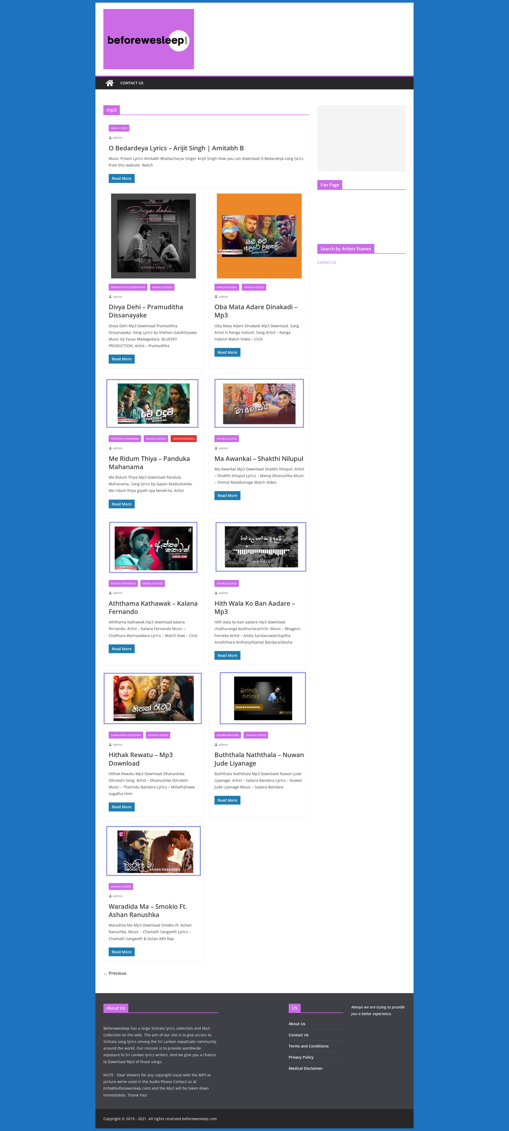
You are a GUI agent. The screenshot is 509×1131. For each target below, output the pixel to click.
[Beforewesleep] (109, 83)
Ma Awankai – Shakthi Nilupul (258, 458)
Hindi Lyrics (119, 128)
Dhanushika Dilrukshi (126, 735)
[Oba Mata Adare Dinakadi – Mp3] (259, 236)
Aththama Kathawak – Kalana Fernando (153, 607)
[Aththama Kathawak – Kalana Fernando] (153, 547)
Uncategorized (184, 438)
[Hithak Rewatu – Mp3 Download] (153, 698)
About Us (297, 1023)
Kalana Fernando (123, 583)
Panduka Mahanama (125, 438)
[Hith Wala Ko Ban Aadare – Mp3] (259, 547)
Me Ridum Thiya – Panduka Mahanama (149, 462)
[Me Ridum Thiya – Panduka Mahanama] (153, 402)
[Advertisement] (361, 138)
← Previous (114, 973)
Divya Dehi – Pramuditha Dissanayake (146, 310)
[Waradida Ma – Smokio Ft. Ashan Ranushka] (153, 850)
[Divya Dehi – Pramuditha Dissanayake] (153, 236)
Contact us (131, 82)
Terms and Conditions (309, 1046)
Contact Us (299, 1034)
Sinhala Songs (162, 287)
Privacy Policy (301, 1057)
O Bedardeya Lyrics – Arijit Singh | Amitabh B (176, 147)
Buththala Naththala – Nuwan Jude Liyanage (259, 758)
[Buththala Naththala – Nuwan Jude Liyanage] (259, 698)
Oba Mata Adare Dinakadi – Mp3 (255, 310)
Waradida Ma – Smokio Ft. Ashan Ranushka (148, 910)
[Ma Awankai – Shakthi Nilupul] (259, 402)
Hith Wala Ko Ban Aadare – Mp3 (254, 607)
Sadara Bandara (228, 735)
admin (117, 137)
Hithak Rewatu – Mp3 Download (141, 758)
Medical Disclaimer (306, 1068)
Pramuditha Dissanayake (128, 287)
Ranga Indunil (227, 287)
